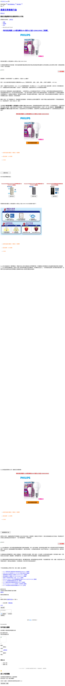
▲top (2, 605)
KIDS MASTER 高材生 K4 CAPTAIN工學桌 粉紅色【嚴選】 (16, 573)
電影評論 (10, 603)
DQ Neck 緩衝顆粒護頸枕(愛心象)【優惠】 (12, 580)
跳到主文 (3, 13)
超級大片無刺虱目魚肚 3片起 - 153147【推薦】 (13, 577)
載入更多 (2, 607)
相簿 (4, 22)
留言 (11, 599)
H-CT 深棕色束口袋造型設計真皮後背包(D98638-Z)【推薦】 (16, 571)
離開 (7, 683)
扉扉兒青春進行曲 (9, 10)
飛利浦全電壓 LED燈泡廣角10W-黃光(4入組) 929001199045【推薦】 (26, 30)
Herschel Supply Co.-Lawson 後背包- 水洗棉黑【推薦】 (15, 583)
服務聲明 (44, 668)
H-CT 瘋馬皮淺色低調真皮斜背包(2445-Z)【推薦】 (14, 582)
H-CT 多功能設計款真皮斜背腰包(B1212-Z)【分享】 (14, 585)
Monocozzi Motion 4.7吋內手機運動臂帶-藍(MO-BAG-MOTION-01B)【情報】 (20, 579)
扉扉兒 (2, 592)
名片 (4, 25)
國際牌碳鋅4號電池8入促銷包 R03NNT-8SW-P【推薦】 (15, 574)
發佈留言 (2, 615)
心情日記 (11, 19)
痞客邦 (8, 599)
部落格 (4, 23)
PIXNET (23, 668)
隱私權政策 (40, 668)
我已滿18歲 (3, 683)
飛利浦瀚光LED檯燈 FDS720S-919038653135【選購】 (15, 576)
